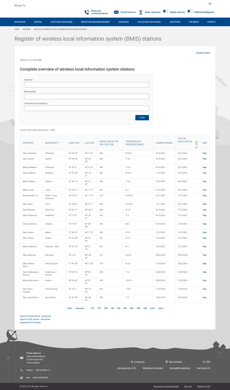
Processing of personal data (166, 386)
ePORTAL (38, 22)
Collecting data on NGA (149, 22)
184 (131, 308)
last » (161, 308)
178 (92, 308)
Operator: (28, 80)
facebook (187, 3)
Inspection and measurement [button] (95, 22)
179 (99, 308)
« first (69, 308)
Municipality (52, 143)
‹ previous (79, 308)
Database (26, 29)
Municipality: (30, 91)
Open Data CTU (203, 368)
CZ (210, 3)
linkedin (196, 3)
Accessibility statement (180, 368)
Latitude (89, 143)
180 (106, 308)
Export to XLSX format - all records (35, 316)
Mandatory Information (153, 368)
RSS (208, 362)
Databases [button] (124, 22)
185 (138, 308)
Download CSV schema (30, 322)
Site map (188, 386)
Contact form (203, 52)
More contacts (175, 362)
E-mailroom (139, 362)
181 (112, 308)
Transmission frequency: (36, 103)
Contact (211, 22)
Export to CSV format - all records (35, 319)
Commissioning (164, 143)
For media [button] (194, 22)
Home (17, 29)
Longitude (73, 143)
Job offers (174, 22)
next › (152, 308)
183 (125, 308)
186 (145, 308)
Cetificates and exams (61, 22)
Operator (28, 143)
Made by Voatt (203, 386)
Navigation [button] (20, 22)
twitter (192, 3)
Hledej (203, 3)
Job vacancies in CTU (126, 368)
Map (205, 153)
